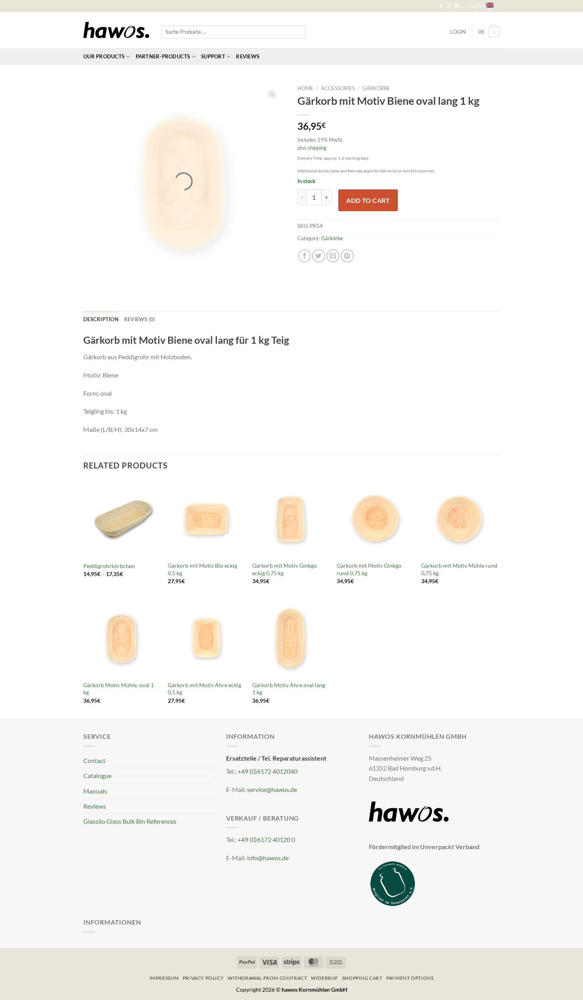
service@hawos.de (272, 789)
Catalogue (97, 775)
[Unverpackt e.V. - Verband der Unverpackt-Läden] (392, 882)
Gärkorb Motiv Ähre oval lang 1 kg (288, 689)
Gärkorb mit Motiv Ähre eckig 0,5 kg (204, 689)
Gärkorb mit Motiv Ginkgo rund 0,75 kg (369, 569)
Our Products (104, 56)
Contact (94, 760)
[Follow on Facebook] (441, 6)
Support (213, 56)
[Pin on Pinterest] (347, 255)
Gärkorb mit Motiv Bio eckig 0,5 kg (202, 569)
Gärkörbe (376, 88)
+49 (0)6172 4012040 (267, 771)
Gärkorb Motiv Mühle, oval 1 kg (118, 689)
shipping (317, 148)
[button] (489, 32)
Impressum (164, 978)
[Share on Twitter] (318, 255)
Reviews (247, 56)
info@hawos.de (268, 857)
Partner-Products (163, 56)
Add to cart (368, 200)
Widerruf (324, 978)
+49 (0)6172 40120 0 (266, 839)
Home (305, 88)
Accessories (338, 88)
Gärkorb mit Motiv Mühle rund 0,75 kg (459, 569)
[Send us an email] (456, 6)
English (476, 6)
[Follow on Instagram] (449, 6)
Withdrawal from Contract (267, 978)
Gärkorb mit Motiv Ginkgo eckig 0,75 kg (284, 569)
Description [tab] (101, 319)
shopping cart (362, 978)
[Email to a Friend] (332, 255)
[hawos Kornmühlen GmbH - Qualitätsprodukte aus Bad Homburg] (116, 30)
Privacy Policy (203, 978)
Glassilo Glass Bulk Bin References (129, 821)
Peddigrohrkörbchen (109, 566)
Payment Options (409, 978)
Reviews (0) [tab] (139, 319)
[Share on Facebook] (304, 255)
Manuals (95, 791)
